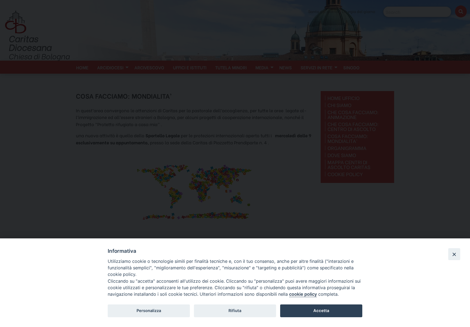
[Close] (454, 254)
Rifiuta (234, 310)
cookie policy (303, 294)
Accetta (321, 310)
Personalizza (149, 310)
